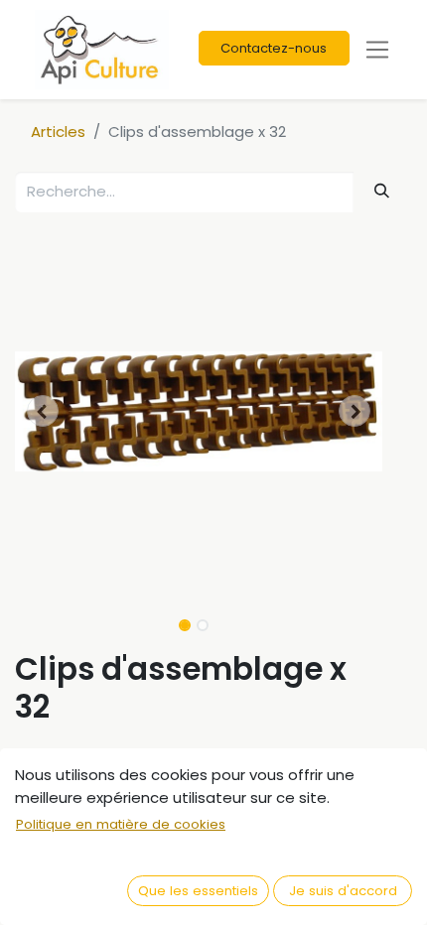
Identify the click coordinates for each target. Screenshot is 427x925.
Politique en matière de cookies (120, 824)
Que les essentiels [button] (198, 890)
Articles (58, 131)
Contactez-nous (273, 48)
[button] (43, 411)
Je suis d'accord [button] (343, 890)
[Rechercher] (382, 191)
